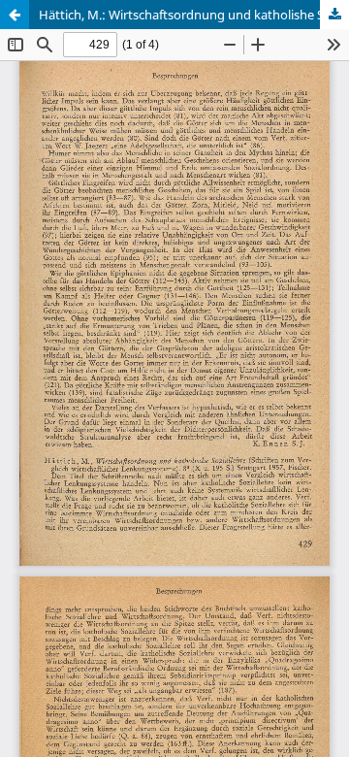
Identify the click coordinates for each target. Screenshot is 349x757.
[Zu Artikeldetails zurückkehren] (14, 14)
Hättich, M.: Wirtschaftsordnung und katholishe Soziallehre (194, 14)
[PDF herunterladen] (334, 14)
